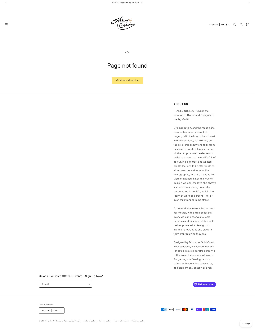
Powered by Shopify (72, 321)
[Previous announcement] (6, 3)
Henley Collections (55, 321)
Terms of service (121, 321)
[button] (6, 24)
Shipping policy (138, 321)
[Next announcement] (249, 3)
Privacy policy (105, 321)
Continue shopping (127, 80)
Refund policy (90, 321)
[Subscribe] (88, 284)
